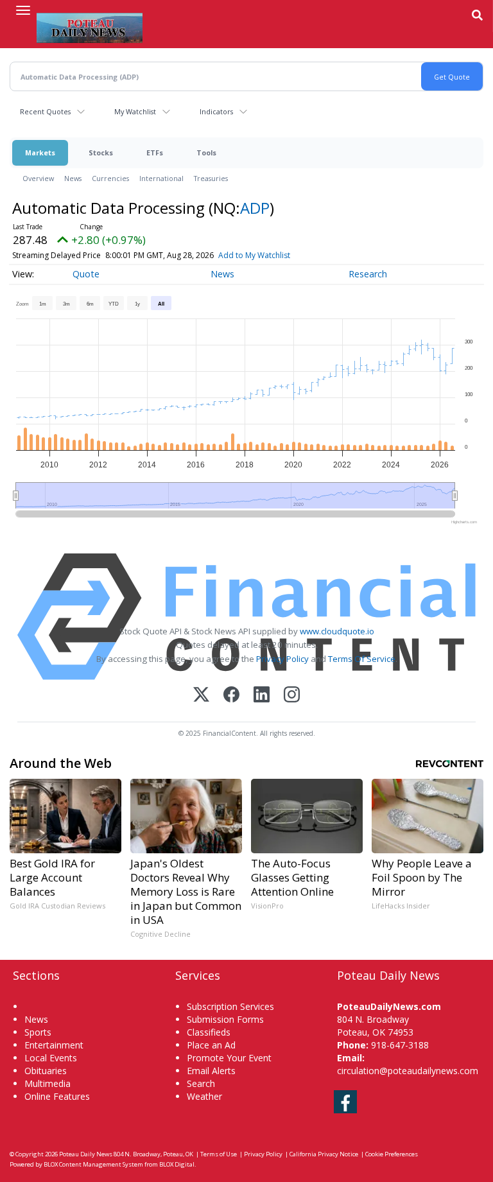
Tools (206, 152)
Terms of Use (218, 1154)
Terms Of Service (361, 659)
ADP (255, 207)
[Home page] (90, 26)
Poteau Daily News (85, 1154)
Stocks (101, 152)
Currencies (110, 178)
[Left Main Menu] (23, 10)
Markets (40, 152)
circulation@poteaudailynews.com (407, 1071)
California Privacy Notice (324, 1154)
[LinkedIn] (261, 695)
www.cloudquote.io (337, 631)
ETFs (154, 152)
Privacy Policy (282, 659)
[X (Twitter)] (201, 695)
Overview (38, 178)
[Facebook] (231, 695)
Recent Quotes (45, 111)
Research (368, 274)
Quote (86, 274)
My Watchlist (135, 111)
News (73, 178)
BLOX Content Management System (93, 1164)
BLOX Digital (177, 1164)
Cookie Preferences (391, 1154)
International (161, 178)
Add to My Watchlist (254, 255)
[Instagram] (292, 695)
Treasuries (211, 178)
